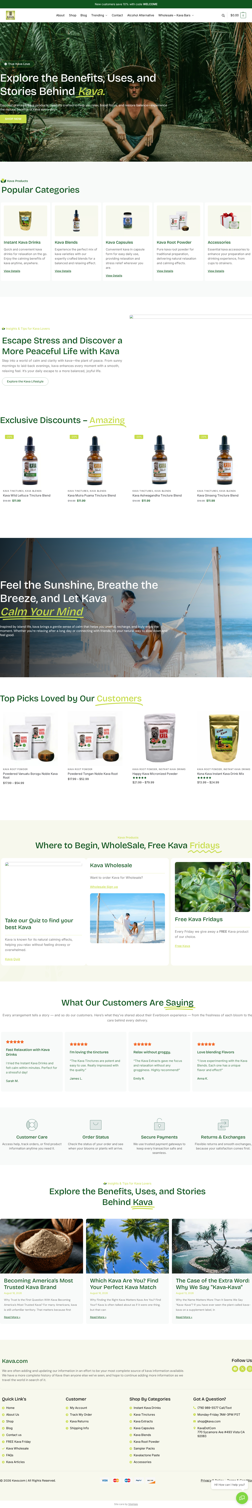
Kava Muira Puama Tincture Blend (92, 495)
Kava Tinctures (13, 491)
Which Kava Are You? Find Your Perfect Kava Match (124, 1284)
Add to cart (30, 510)
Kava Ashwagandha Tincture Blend (157, 495)
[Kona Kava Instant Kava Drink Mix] (224, 738)
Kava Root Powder (15, 769)
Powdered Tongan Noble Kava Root (93, 774)
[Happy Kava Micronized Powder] (159, 738)
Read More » (12, 1317)
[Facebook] (235, 1369)
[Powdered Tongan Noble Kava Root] (95, 738)
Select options (30, 792)
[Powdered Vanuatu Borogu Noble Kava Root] (30, 738)
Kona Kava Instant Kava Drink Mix (220, 774)
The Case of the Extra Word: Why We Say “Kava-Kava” (213, 1284)
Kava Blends (33, 491)
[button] (238, 15)
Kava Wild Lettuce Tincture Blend (26, 495)
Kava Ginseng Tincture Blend (217, 495)
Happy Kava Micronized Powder (155, 774)
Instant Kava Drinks (172, 769)
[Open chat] (242, 1498)
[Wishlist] (52, 439)
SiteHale (133, 1504)
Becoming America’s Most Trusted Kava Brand (38, 1284)
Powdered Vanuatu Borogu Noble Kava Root (30, 776)
